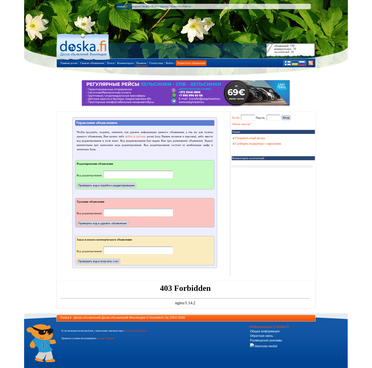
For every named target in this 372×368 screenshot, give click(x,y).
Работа (187, 6)
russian (122, 6)
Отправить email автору (250, 138)
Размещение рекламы (266, 340)
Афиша (164, 6)
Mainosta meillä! (265, 346)
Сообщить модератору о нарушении (258, 143)
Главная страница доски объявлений (83, 45)
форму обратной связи (135, 331)
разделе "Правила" (106, 338)
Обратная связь (261, 336)
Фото (154, 6)
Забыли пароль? (241, 123)
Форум (136, 6)
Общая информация (265, 331)
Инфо (145, 6)
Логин (235, 117)
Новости (175, 6)
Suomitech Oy (158, 317)
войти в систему (136, 136)
